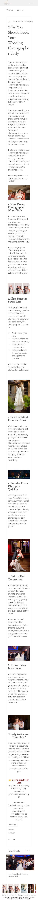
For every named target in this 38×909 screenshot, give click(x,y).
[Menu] (31, 3)
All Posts (9, 10)
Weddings (11, 833)
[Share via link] (14, 839)
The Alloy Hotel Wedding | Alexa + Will (18, 875)
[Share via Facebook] (9, 839)
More (19, 10)
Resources (11, 830)
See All (28, 850)
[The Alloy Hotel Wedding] (20, 862)
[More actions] (29, 21)
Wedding (12, 825)
